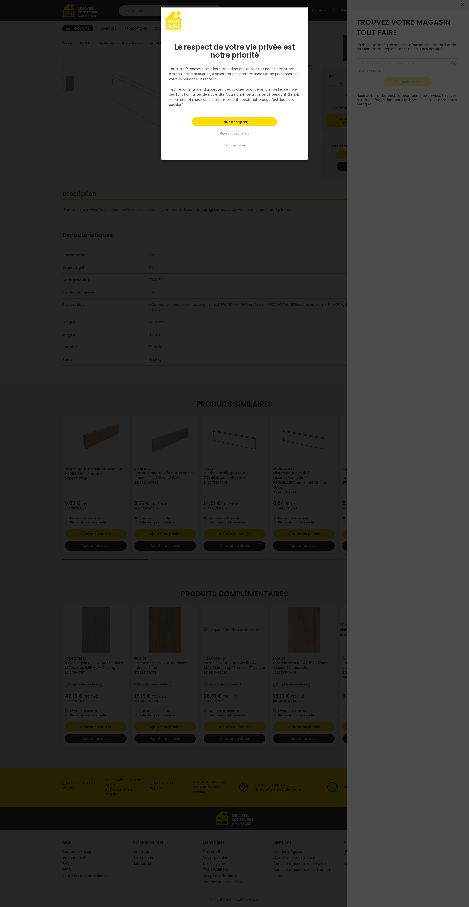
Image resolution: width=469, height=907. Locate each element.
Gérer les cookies (234, 133)
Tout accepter (235, 121)
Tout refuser (234, 145)
